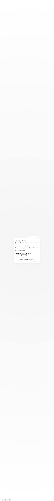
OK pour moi (33, 261)
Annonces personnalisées (21, 257)
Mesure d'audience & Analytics (22, 255)
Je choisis (20, 261)
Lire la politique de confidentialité (20, 250)
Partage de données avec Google (22, 254)
